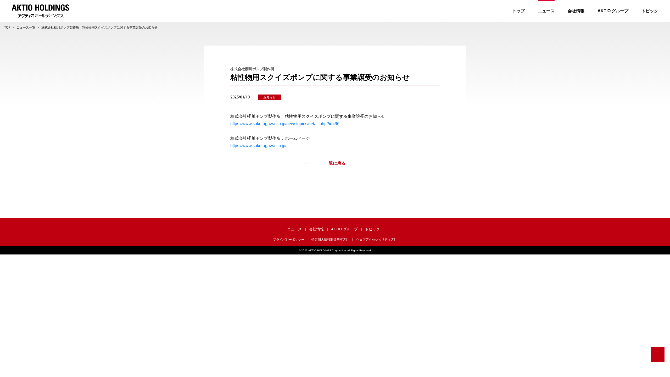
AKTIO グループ (613, 11)
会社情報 (576, 11)
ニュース (546, 11)
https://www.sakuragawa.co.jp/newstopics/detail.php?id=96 (284, 123)
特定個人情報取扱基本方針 (330, 239)
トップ (518, 11)
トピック (649, 11)
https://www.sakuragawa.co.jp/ (258, 145)
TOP (7, 27)
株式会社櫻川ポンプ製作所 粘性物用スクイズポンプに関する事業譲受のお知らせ (99, 27)
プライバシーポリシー (288, 239)
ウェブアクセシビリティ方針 (376, 239)
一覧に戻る (335, 163)
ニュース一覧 (25, 27)
